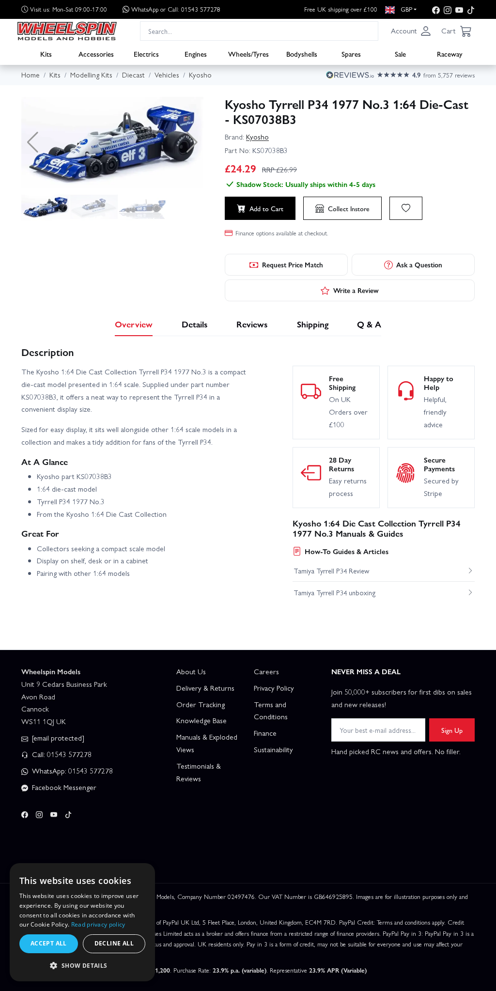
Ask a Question (419, 264)
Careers (266, 671)
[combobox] (259, 30)
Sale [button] (400, 53)
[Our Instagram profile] (447, 9)
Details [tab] (195, 324)
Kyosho (257, 136)
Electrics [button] (146, 53)
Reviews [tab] (252, 324)
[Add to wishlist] (405, 208)
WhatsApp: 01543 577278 (71, 770)
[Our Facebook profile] (436, 9)
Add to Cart (266, 208)
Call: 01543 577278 (61, 754)
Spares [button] (351, 53)
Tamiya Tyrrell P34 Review (331, 570)
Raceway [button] (450, 53)
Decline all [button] (114, 943)
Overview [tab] (134, 324)
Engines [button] (196, 53)
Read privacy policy (98, 924)
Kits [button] (46, 53)
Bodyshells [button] (301, 53)
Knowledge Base (201, 720)
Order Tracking (200, 704)
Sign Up (452, 730)
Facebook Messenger (63, 787)
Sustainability (273, 749)
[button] (411, 31)
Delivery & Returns (205, 687)
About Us (191, 671)
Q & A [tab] (369, 324)
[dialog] (82, 922)
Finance (265, 733)
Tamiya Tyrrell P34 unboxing (335, 592)
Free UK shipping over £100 (340, 9)
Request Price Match (292, 264)
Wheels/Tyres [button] (248, 53)
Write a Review (356, 290)
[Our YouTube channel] (459, 9)
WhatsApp (175, 9)
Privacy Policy (274, 687)
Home (30, 74)
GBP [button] (405, 9)
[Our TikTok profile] (471, 9)
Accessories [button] (96, 53)
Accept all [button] (49, 943)
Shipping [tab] (312, 324)
